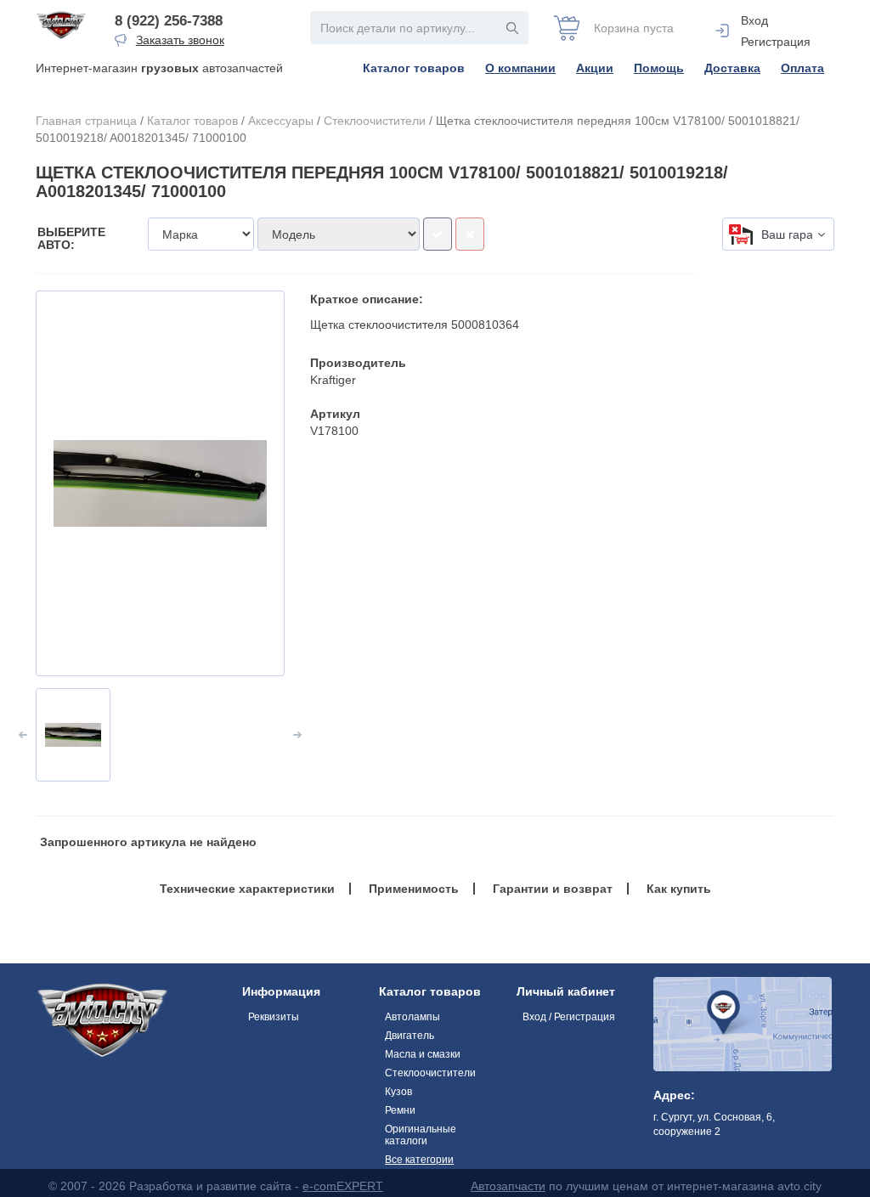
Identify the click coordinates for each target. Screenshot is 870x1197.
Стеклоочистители (375, 120)
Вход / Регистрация (569, 1017)
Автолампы (412, 1017)
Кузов (398, 1092)
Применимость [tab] (414, 888)
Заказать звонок (180, 40)
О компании (520, 68)
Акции (594, 68)
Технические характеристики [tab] (247, 888)
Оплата (802, 68)
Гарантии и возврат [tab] (553, 888)
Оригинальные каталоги (420, 1135)
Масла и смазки (422, 1054)
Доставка (732, 68)
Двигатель (409, 1036)
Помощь (659, 68)
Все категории (419, 1160)
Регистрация (776, 41)
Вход (754, 20)
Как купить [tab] (679, 888)
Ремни (400, 1110)
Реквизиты (273, 1017)
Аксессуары (281, 120)
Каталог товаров (414, 68)
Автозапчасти (508, 1186)
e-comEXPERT (342, 1186)
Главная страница (86, 120)
